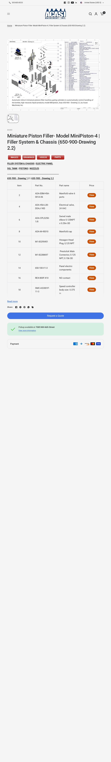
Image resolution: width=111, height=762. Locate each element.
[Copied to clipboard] (32, 307)
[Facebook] (65, 2)
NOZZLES (34, 168)
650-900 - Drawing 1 (17, 178)
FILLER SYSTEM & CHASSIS (20, 163)
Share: (10, 307)
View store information (27, 330)
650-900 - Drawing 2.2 (42, 178)
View (91, 195)
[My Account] (96, 13)
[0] (101, 13)
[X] (20, 307)
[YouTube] (72, 2)
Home (9, 26)
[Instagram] (69, 2)
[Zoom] (96, 43)
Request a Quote (55, 315)
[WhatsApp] (28, 307)
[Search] (90, 13)
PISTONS (23, 168)
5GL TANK (12, 168)
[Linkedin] (76, 2)
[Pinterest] (24, 307)
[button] (13, 118)
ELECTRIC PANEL (44, 163)
